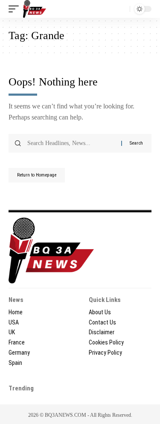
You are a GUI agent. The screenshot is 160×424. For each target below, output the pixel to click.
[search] (121, 9)
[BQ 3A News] (34, 9)
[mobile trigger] (16, 9)
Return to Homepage (36, 175)
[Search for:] (71, 143)
